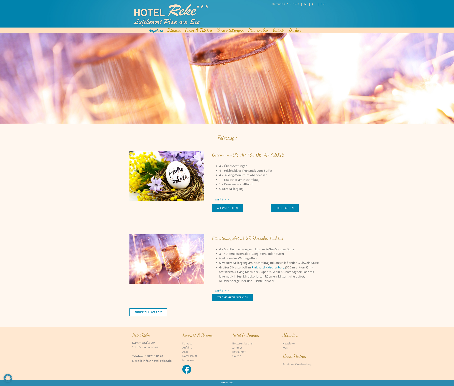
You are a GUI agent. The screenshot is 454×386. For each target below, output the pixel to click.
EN (323, 4)
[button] (268, 199)
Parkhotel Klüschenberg (268, 267)
